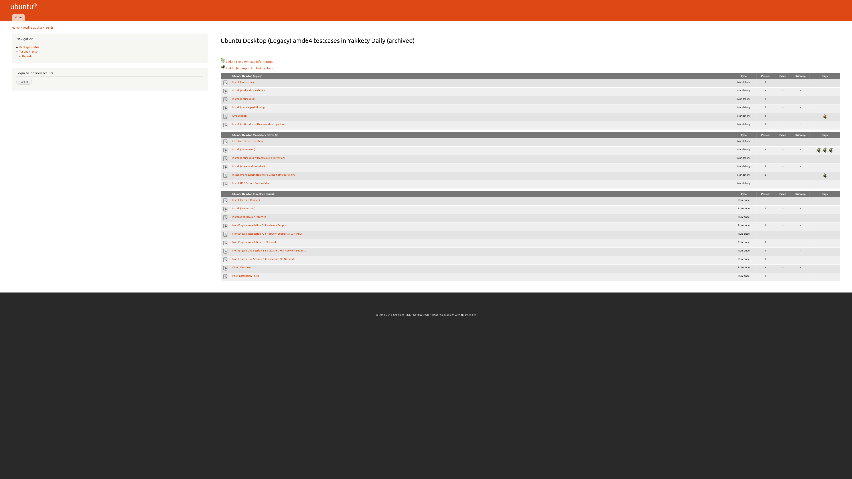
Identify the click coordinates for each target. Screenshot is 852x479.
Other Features (241, 267)
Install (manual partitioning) (249, 107)
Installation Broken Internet (249, 216)
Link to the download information (249, 61)
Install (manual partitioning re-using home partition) (263, 174)
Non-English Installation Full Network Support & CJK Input (267, 233)
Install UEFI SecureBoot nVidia (250, 183)
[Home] (24, 7)
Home (18, 17)
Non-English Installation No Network (254, 242)
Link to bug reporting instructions (249, 68)
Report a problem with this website (454, 314)
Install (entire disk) (243, 98)
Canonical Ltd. (402, 314)
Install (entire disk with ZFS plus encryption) (258, 157)
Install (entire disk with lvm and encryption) (258, 124)
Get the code (421, 314)
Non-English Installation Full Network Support (260, 225)
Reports (27, 56)
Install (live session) (243, 208)
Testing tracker (32, 27)
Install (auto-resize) (244, 81)
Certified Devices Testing (247, 140)
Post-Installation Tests (245, 275)
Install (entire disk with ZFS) (249, 90)
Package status (29, 47)
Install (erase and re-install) (248, 166)
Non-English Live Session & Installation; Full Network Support (269, 250)
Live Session (239, 115)
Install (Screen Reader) (246, 199)
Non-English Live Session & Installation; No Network (263, 258)
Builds (49, 27)
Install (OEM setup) (243, 149)
